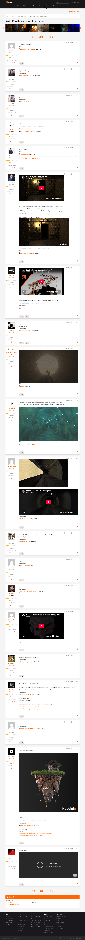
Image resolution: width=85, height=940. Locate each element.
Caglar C (11, 730)
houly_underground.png (27, 661)
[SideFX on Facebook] (61, 938)
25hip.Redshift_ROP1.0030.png (29, 592)
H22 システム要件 (35, 922)
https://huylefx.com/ (25, 158)
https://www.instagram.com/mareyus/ (29, 709)
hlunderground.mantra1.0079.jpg (29, 728)
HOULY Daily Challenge (22, 16)
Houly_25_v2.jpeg (25, 565)
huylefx (11, 155)
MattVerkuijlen (11, 466)
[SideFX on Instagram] (67, 938)
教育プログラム (22, 930)
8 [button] (46, 34)
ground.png (23, 308)
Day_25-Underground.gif (27, 253)
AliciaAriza (11, 77)
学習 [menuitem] (40, 6)
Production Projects (21, 927)
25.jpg (22, 386)
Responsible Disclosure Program (49, 931)
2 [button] (39, 34)
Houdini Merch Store (60, 923)
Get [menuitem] (54, 6)
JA (74, 2)
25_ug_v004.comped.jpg (27, 49)
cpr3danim (12, 541)
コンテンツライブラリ (23, 921)
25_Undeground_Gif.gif (27, 518)
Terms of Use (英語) (48, 917)
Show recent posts (11, 902)
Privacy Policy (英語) (48, 921)
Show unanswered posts (13, 904)
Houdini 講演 (21, 924)
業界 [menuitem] (24, 6)
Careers (58, 918)
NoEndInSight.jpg (25, 541)
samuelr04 (12, 408)
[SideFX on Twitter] (64, 938)
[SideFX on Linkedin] (83, 938)
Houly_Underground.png (27, 75)
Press (57, 920)
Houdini (8, 916)
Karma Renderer (10, 920)
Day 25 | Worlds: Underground (38, 16)
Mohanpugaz (11, 756)
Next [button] (80, 28)
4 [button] (41, 34)
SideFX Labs (9, 922)
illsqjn (11, 129)
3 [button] (40, 34)
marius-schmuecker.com (44, 704)
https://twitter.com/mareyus (27, 706)
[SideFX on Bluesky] (70, 938)
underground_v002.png (26, 825)
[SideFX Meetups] (74, 938)
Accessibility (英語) (49, 928)
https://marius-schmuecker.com (28, 704)
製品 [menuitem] (18, 6)
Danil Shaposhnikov (11, 619)
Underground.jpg (25, 154)
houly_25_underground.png (28, 694)
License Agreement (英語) (48, 925)
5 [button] (43, 34)
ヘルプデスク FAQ (36, 920)
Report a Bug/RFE (35, 926)
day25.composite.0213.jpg (28, 131)
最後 (51, 37)
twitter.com (39, 706)
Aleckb (12, 103)
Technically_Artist (11, 182)
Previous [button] (4, 28)
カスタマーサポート (35, 917)
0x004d (11, 330)
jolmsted (11, 567)
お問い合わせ (59, 928)
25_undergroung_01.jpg (27, 330)
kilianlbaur (12, 50)
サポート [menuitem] (47, 6)
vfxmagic (11, 275)
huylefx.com (35, 158)
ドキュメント (34, 924)
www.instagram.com (46, 709)
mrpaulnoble (11, 663)
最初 (33, 37)
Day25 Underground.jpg (27, 444)
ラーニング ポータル (23, 917)
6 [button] (44, 34)
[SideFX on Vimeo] (77, 938)
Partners (8, 924)
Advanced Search (75, 11)
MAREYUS (12, 689)
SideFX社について (61, 916)
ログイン (79, 2)
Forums (12, 16)
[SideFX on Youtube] (80, 938)
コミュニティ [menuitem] (32, 6)
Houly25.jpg (23, 101)
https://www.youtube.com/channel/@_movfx (31, 835)
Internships (59, 926)
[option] (8, 28)
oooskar (11, 593)
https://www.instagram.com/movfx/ (29, 833)
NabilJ (11, 856)
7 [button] (45, 34)
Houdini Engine (10, 918)
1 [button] (38, 34)
